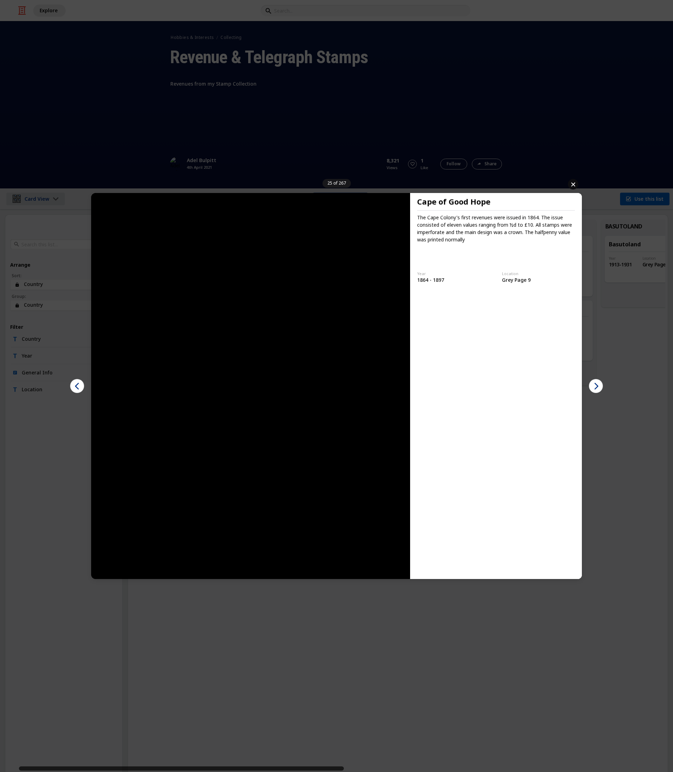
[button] (77, 386)
